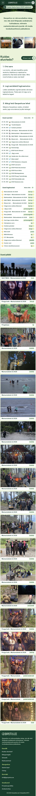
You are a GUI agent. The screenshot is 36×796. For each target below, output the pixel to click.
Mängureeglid (6, 754)
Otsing (4, 770)
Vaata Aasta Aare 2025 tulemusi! (19, 7)
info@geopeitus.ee (8, 777)
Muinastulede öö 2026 (9, 348)
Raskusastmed (6, 760)
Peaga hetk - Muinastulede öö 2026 (14, 301)
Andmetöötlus (6, 789)
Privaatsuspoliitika (7, 786)
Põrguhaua (5, 325)
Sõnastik (4, 757)
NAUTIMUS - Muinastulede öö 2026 (14, 278)
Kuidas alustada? (7, 751)
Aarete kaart (6, 767)
